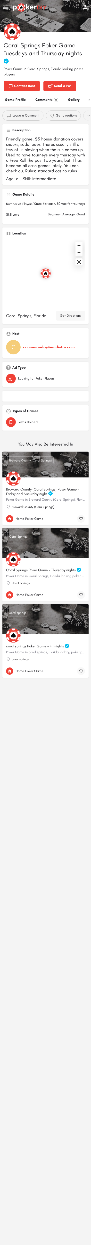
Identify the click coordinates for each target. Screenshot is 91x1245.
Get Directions (70, 316)
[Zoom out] (79, 252)
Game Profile (15, 100)
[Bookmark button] (81, 519)
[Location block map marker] (46, 273)
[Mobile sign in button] (85, 7)
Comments (46, 100)
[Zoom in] (79, 245)
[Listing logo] (12, 31)
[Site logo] (30, 7)
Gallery (74, 100)
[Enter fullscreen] (79, 261)
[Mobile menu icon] (5, 7)
